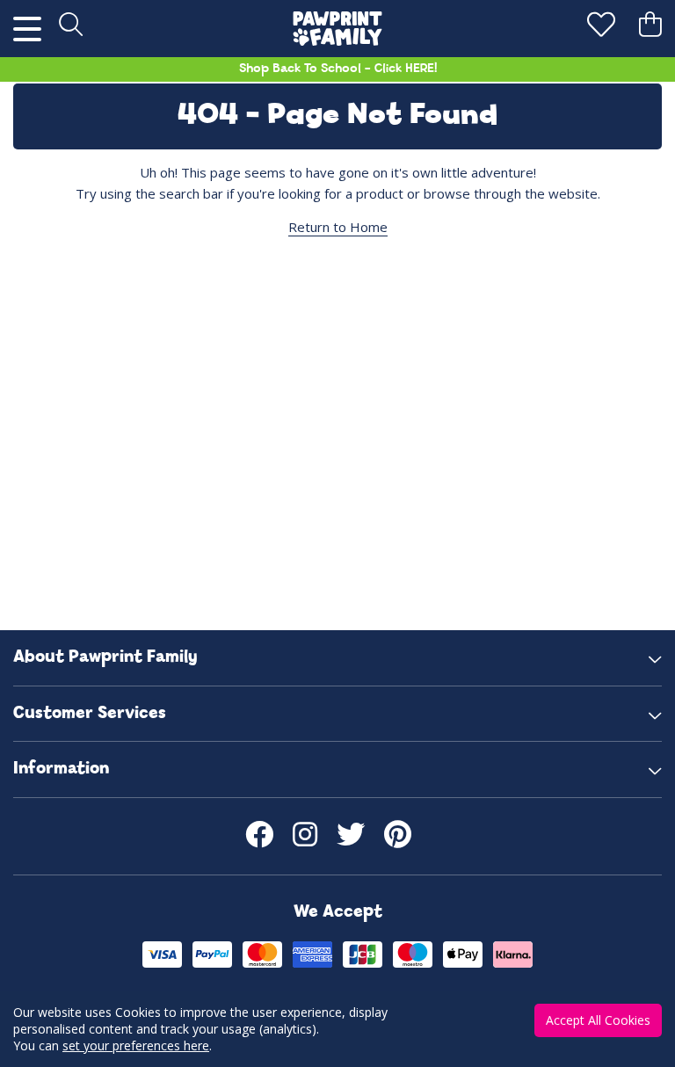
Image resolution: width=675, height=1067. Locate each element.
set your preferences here (135, 1045)
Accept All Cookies (598, 1020)
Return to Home (338, 227)
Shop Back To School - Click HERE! (338, 69)
